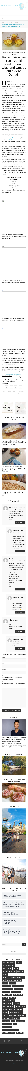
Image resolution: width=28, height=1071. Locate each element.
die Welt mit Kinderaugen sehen (13, 977)
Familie (4, 983)
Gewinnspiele (7, 994)
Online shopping (8, 1000)
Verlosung (20, 1021)
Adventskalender (8, 962)
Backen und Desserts (12, 22)
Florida (12, 983)
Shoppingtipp (7, 1018)
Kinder (4, 997)
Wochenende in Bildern (10, 1030)
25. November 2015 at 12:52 (18, 507)
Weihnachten (6, 1024)
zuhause (20, 1032)
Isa (10, 507)
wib (15, 1024)
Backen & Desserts (12, 391)
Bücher (4, 974)
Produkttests (20, 1006)
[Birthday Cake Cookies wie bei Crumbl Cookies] (14, 792)
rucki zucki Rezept (21, 394)
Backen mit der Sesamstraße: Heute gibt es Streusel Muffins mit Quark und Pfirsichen (14, 468)
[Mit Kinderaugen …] (14, 6)
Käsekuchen (21, 391)
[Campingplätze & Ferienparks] (14, 765)
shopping (21, 1015)
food (14, 54)
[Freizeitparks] (14, 830)
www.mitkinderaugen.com (11, 140)
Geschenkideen (7, 989)
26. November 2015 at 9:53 (19, 622)
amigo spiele (6, 968)
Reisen (4, 1009)
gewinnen (18, 989)
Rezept (13, 394)
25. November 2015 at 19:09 (18, 560)
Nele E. (11, 559)
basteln (20, 971)
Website (4, 669)
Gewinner (5, 992)
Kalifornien (18, 994)
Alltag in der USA (8, 965)
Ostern (16, 1003)
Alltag (19, 962)
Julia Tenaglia (13, 620)
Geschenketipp (18, 986)
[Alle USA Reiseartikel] (14, 871)
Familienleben (20, 52)
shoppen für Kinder (9, 1015)
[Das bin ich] (14, 727)
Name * (3, 657)
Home (3, 22)
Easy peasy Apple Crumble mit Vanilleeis (12, 493)
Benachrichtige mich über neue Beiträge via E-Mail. (13, 684)
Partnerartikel (7, 1006)
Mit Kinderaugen (18, 530)
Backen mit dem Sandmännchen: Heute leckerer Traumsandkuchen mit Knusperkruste (14, 442)
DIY (3, 980)
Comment (4, 687)
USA (13, 1021)
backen (4, 391)
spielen (16, 1018)
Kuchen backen (6, 394)
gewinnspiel (16, 992)
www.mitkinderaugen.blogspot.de (10, 138)
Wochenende (6, 1027)
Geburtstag (6, 986)
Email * (3, 663)
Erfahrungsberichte (14, 980)
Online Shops (7, 1003)
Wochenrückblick (8, 1032)
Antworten (20, 522)
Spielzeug (5, 1021)
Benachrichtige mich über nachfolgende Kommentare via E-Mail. (12, 678)
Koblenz (12, 997)
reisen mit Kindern (15, 1009)
